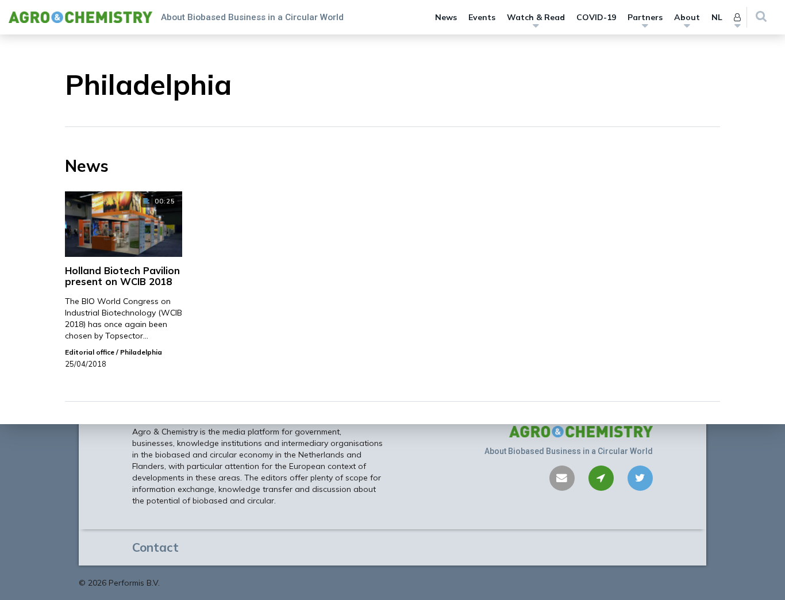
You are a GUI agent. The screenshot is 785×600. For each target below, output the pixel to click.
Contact (155, 547)
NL (716, 17)
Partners (645, 17)
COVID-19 (596, 17)
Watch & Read (536, 17)
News (446, 17)
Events (481, 17)
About (687, 17)
